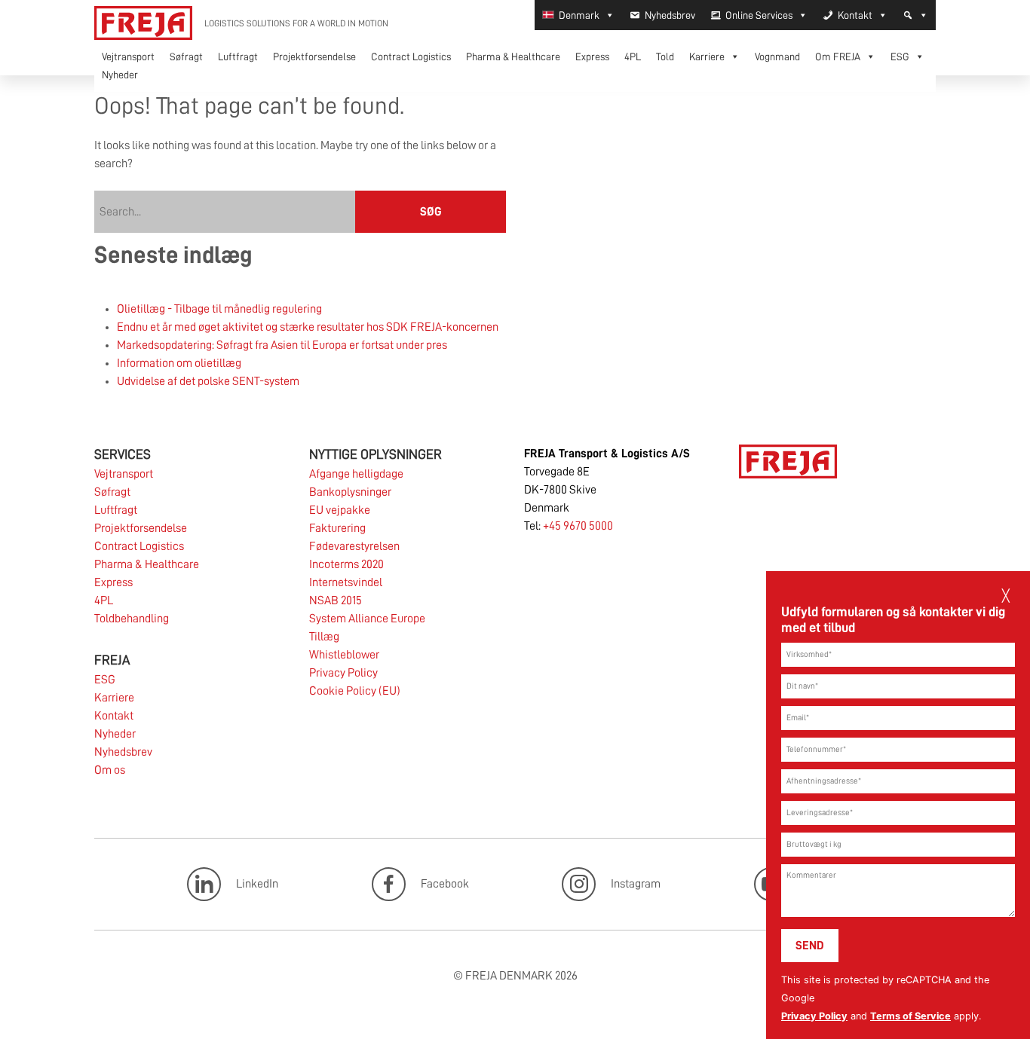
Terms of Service (910, 1016)
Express (592, 56)
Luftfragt (238, 56)
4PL (632, 56)
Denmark (579, 15)
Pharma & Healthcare (513, 56)
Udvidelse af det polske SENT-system (208, 381)
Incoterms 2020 (346, 564)
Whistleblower (344, 655)
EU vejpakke (339, 510)
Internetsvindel (345, 582)
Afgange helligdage (356, 474)
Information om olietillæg (179, 363)
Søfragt (186, 56)
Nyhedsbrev (670, 15)
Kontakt (855, 15)
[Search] (915, 15)
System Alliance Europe (367, 619)
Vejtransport (128, 56)
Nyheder (120, 74)
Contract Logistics (411, 56)
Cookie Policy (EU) (354, 691)
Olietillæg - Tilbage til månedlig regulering (219, 309)
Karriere (707, 56)
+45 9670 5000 (578, 526)
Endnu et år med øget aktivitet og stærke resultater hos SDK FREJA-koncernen (307, 327)
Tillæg (324, 637)
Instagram (636, 883)
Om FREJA (837, 56)
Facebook (445, 883)
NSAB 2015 (335, 600)
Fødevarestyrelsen (354, 546)
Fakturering (337, 528)
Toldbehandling (131, 619)
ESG (900, 56)
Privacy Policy (814, 1016)
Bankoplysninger (350, 492)
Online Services (758, 15)
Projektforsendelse (314, 56)
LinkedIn (257, 883)
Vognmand (777, 56)
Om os (109, 770)
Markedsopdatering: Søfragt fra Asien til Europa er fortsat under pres (282, 345)
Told (665, 56)
